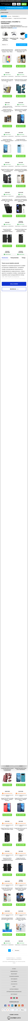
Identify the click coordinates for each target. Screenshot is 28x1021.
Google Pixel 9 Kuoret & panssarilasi (5, 39)
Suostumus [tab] (5, 257)
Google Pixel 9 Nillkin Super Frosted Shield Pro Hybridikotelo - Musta (21, 230)
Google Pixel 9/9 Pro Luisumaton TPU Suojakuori (21, 140)
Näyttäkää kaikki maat (14, 1001)
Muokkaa (13, 289)
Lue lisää (15, 27)
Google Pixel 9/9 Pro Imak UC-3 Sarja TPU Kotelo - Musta (7, 829)
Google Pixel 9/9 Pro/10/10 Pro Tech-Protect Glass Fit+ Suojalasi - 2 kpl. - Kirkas (7, 50)
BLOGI (14, 986)
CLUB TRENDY (14, 981)
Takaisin (4, 16)
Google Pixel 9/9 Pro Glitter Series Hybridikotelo (20, 769)
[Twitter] (16, 1005)
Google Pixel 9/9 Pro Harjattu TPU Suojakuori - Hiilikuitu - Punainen (7, 799)
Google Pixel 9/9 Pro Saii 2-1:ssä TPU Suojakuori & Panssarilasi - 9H (7, 889)
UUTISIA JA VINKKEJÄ (14, 989)
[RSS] (19, 1005)
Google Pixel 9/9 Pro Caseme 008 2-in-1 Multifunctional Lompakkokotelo (7, 170)
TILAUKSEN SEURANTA (14, 976)
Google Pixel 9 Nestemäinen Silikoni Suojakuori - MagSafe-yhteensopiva (20, 200)
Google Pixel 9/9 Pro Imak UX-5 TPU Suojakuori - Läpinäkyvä (20, 829)
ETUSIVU (14, 968)
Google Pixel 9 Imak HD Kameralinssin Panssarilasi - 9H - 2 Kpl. (7, 200)
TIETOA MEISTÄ (14, 978)
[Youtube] (22, 1005)
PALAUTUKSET (14, 973)
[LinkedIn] (12, 1005)
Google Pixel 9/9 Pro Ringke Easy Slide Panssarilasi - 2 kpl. (7, 80)
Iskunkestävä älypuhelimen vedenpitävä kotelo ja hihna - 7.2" (7, 919)
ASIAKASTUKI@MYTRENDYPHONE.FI (14, 959)
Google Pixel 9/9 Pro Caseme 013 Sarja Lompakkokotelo (20, 80)
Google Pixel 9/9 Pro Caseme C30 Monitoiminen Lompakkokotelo (7, 769)
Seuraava (17, 950)
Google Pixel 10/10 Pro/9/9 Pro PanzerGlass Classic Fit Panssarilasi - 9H (21, 50)
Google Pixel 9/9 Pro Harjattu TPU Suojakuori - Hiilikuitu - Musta (21, 110)
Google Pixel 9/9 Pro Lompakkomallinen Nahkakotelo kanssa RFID (7, 859)
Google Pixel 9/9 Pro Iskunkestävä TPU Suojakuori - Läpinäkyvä (7, 140)
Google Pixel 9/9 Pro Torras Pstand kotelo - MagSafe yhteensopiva (21, 889)
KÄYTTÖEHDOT (14, 994)
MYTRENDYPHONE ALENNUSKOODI (14, 991)
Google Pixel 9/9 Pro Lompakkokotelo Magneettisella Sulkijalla (7, 230)
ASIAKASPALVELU (14, 971)
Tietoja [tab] (23, 257)
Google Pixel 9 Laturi (23, 39)
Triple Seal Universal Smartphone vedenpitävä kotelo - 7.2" (20, 919)
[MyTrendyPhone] (6, 4)
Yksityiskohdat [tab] (14, 257)
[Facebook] (5, 1005)
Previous (2, 36)
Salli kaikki (14, 284)
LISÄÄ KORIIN (21, 96)
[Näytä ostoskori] (24, 4)
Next (26, 36)
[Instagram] (9, 1005)
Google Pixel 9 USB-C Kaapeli (14, 39)
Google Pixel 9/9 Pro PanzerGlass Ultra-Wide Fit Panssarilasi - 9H (7, 110)
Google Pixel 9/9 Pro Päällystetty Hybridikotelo (20, 859)
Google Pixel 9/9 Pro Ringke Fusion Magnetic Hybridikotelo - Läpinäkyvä (20, 170)
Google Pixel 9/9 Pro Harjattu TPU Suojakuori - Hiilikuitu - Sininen (21, 799)
